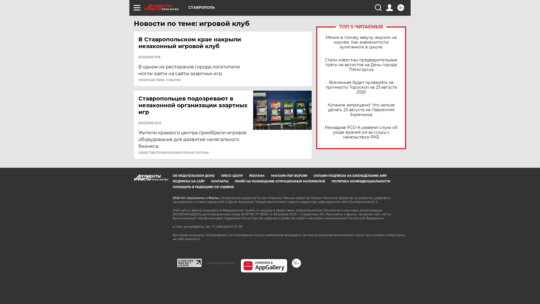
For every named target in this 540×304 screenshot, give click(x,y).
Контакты (219, 181)
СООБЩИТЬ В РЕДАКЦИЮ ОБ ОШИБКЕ (203, 187)
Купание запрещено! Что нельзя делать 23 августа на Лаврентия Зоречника (361, 110)
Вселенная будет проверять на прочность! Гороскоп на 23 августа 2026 (361, 87)
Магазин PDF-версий (289, 176)
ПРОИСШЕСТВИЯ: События (159, 80)
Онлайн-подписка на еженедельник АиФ (350, 176)
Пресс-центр (232, 176)
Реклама (257, 176)
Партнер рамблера (221, 263)
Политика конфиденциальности (361, 181)
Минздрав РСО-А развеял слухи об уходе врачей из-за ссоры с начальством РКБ (361, 132)
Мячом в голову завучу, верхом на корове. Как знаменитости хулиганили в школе (361, 42)
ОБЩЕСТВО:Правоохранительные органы (173, 152)
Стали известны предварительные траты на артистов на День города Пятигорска (361, 65)
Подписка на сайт (189, 181)
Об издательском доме (194, 176)
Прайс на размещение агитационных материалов (280, 181)
